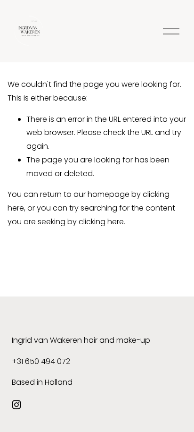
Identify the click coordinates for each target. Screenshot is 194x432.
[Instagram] (16, 404)
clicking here (101, 221)
